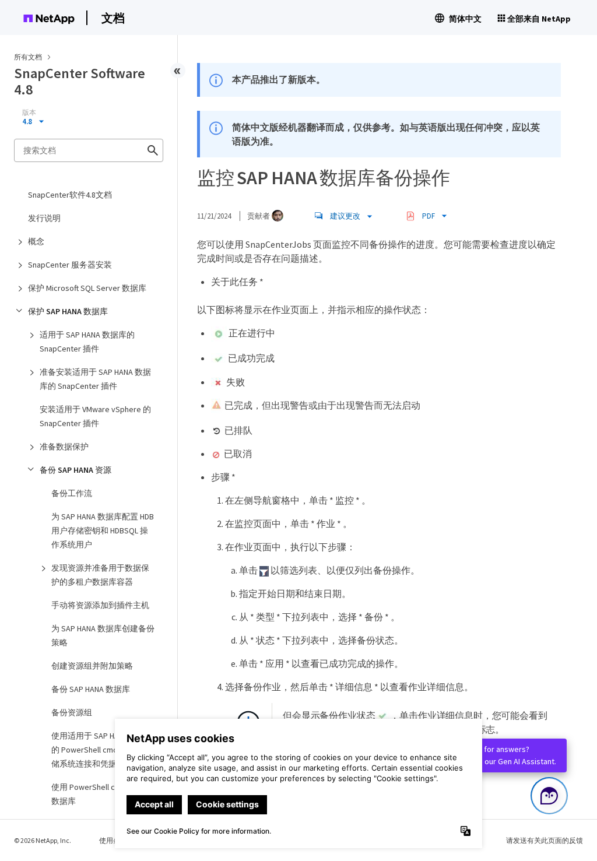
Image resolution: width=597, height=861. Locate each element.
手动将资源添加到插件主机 (100, 605)
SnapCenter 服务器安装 (70, 264)
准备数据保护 (64, 446)
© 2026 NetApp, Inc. (42, 840)
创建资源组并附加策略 (92, 665)
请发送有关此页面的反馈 (544, 840)
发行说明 (44, 218)
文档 (113, 17)
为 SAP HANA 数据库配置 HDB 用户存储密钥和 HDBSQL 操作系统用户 (102, 530)
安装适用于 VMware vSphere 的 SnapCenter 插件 (95, 416)
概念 (36, 241)
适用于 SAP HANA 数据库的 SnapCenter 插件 (87, 341)
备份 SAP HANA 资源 (75, 470)
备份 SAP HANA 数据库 (90, 689)
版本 (29, 112)
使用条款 (113, 840)
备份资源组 (71, 712)
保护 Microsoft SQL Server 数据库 (87, 288)
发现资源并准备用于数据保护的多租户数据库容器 (100, 575)
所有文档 (28, 56)
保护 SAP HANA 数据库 (68, 311)
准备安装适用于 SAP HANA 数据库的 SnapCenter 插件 (95, 379)
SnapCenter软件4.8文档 (70, 194)
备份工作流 (71, 493)
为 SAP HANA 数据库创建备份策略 (102, 635)
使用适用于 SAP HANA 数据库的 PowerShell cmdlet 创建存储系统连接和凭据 (102, 749)
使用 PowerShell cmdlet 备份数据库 (102, 794)
